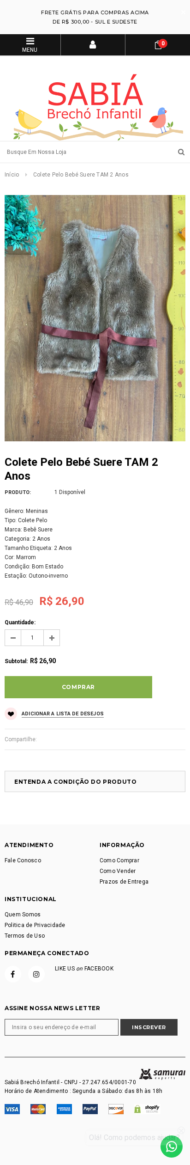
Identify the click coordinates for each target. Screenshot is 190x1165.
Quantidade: (20, 622)
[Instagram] (36, 974)
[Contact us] (171, 1146)
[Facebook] (13, 974)
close (183, 12)
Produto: (18, 492)
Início (12, 174)
